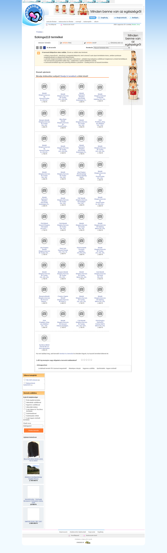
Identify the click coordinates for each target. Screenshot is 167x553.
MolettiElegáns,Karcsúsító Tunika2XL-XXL (63, 174)
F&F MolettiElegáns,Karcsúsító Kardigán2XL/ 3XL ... (81, 200)
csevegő (78, 21)
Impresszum (63, 532)
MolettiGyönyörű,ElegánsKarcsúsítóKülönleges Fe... (81, 96)
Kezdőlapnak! (75, 535)
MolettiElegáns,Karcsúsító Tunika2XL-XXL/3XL (63, 96)
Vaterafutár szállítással (33, 402)
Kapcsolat (91, 532)
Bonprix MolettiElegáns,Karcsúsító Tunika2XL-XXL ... (63, 274)
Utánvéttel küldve (32, 407)
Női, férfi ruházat (31, 380)
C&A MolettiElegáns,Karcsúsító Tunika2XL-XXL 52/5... (81, 323)
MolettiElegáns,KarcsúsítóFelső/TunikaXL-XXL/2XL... (100, 201)
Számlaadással (31, 413)
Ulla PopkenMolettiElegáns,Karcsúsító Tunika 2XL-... (44, 250)
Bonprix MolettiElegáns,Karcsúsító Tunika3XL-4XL (44, 122)
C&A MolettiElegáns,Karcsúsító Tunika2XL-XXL (63, 226)
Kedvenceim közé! (91, 535)
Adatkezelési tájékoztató (78, 532)
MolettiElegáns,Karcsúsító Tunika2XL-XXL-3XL (100, 148)
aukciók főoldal (51, 21)
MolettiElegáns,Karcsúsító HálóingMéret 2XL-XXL (100, 226)
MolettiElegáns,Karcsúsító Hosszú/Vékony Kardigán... (63, 323)
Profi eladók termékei (33, 400)
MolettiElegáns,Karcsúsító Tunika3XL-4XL (81, 122)
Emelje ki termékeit (68, 76)
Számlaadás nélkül (32, 416)
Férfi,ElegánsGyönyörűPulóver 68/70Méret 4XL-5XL (100, 323)
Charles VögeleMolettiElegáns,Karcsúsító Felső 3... (63, 298)
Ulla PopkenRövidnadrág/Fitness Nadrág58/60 (81, 174)
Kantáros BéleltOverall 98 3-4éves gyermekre (44, 346)
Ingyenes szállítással (33, 405)
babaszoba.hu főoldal (66, 21)
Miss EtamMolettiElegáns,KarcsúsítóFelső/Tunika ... (63, 122)
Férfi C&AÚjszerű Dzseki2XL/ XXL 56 (63, 250)
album (96, 21)
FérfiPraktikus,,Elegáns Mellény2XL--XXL (100, 122)
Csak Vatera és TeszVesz (34, 410)
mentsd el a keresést (66, 353)
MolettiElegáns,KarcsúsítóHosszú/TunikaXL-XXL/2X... (44, 96)
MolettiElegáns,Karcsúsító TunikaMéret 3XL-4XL (81, 274)
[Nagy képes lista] (41, 47)
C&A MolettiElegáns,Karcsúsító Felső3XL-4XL (100, 274)
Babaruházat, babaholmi (29, 384)
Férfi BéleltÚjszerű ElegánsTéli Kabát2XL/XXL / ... (44, 226)
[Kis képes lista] (37, 47)
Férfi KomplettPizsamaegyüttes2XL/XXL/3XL (81, 250)
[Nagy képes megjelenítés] (44, 47)
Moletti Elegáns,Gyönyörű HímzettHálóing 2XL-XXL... (100, 96)
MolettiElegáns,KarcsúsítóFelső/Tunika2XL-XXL (100, 175)
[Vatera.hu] (83, 543)
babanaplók (87, 21)
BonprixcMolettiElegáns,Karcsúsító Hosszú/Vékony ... (44, 298)
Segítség (100, 532)
